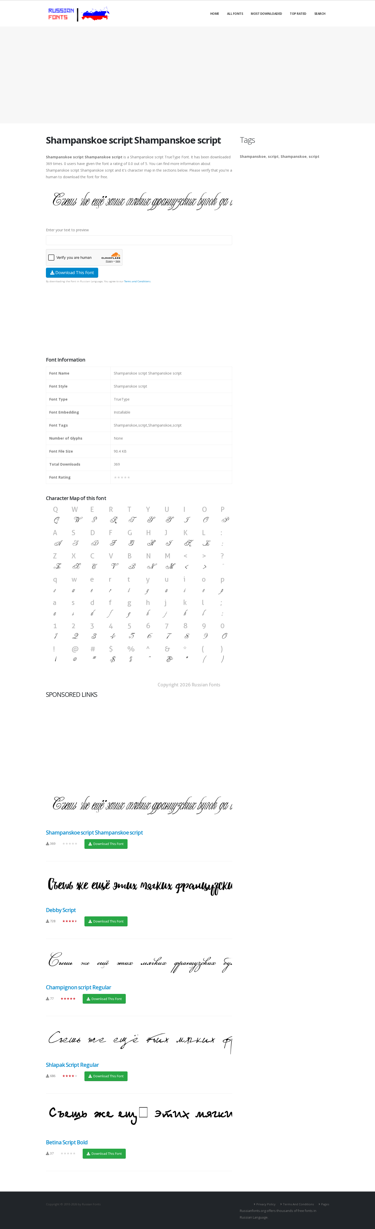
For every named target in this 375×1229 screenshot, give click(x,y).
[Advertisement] (187, 75)
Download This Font (74, 272)
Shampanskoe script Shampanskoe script (94, 832)
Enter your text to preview (67, 229)
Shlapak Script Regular (72, 1064)
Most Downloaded (266, 13)
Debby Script (61, 910)
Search (320, 13)
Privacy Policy (266, 1204)
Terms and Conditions (137, 281)
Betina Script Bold (67, 1142)
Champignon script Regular (78, 987)
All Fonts (235, 13)
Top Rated (298, 13)
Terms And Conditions (298, 1204)
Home (214, 13)
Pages (325, 1204)
